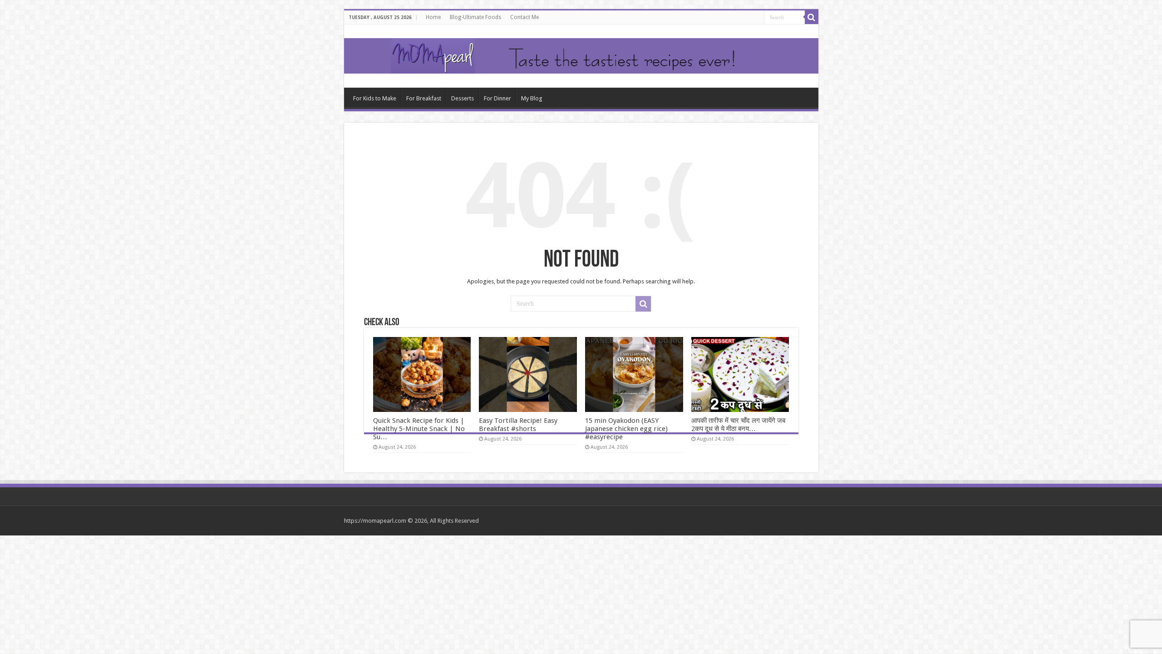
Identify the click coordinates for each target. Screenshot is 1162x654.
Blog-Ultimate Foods (475, 17)
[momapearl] (581, 56)
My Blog (531, 98)
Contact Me (524, 17)
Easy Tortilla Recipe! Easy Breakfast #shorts (518, 424)
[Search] (811, 17)
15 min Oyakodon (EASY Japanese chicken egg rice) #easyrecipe (626, 428)
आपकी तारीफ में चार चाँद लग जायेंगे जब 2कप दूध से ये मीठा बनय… (738, 424)
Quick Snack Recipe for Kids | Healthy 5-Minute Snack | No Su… (419, 428)
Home (433, 17)
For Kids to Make (374, 98)
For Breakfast (423, 98)
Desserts (462, 98)
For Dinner (497, 98)
